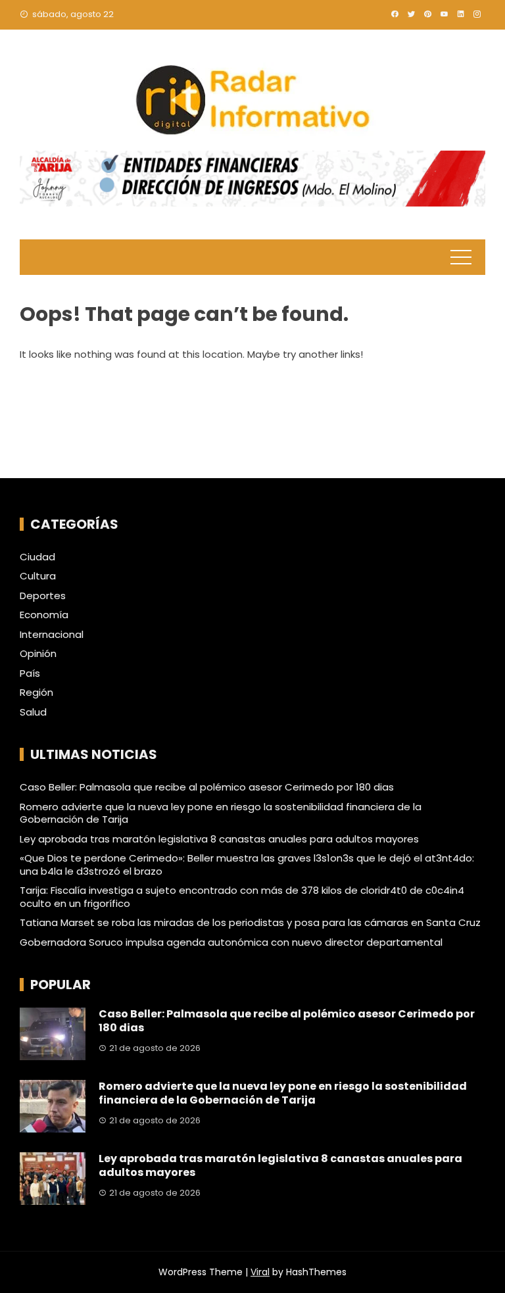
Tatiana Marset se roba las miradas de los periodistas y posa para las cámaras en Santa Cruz (250, 922)
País (30, 673)
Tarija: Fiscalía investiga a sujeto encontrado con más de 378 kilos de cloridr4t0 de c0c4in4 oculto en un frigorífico (242, 896)
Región (36, 692)
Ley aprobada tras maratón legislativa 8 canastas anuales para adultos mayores (219, 839)
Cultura (38, 576)
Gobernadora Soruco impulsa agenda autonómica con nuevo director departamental (231, 942)
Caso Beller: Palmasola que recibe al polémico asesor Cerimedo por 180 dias (207, 787)
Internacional (52, 634)
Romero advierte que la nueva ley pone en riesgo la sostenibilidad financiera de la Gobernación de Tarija (220, 813)
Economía (44, 615)
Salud (33, 712)
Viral (260, 1272)
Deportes (43, 595)
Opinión (38, 653)
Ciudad (37, 557)
